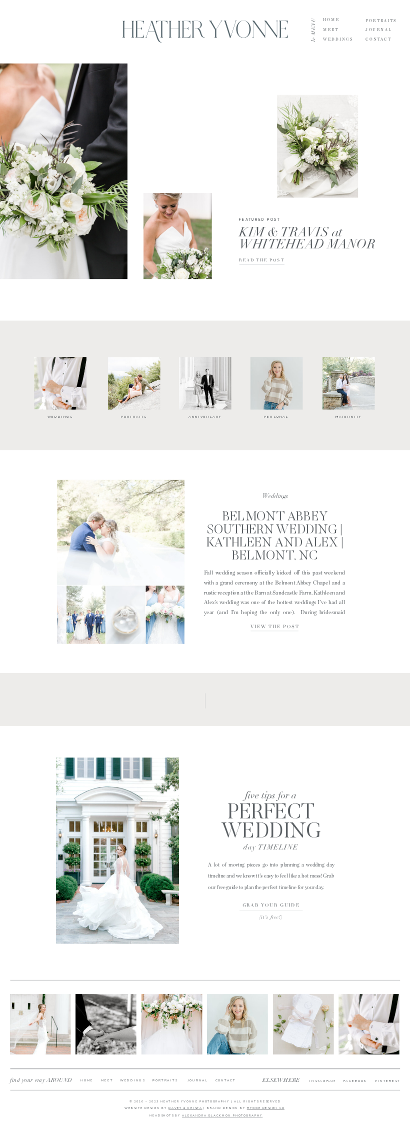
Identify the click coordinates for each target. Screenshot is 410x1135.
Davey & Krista (185, 1108)
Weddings (275, 496)
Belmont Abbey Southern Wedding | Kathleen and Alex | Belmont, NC (275, 537)
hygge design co (265, 1108)
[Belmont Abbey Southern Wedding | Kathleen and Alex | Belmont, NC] (121, 562)
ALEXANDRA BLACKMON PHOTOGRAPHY (222, 1116)
